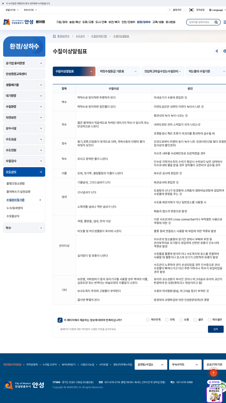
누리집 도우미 (50, 364)
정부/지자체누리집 (122, 364)
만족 (172, 319)
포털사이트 (11, 11)
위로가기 (214, 373)
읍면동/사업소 (145, 364)
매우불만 (217, 319)
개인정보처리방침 (12, 364)
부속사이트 (30, 11)
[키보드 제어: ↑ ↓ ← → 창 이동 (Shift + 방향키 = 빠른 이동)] (214, 382)
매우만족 (156, 319)
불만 (200, 319)
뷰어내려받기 (68, 364)
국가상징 (200, 9)
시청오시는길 (87, 364)
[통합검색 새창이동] (216, 22)
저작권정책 (32, 364)
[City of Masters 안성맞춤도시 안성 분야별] (24, 22)
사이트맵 (103, 364)
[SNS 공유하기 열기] (216, 51)
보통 (186, 319)
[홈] (54, 36)
